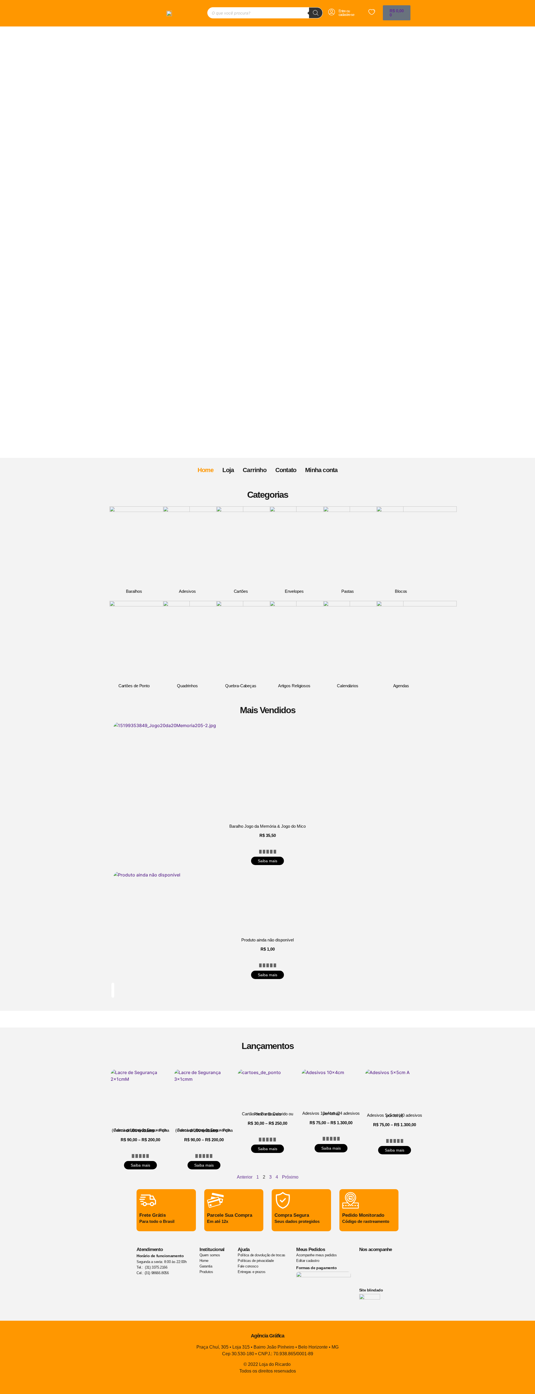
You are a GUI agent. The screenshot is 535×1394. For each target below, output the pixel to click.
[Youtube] (383, 1261)
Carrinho (254, 470)
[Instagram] (366, 1277)
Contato (285, 470)
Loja (228, 470)
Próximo (290, 1177)
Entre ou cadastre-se (346, 13)
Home (206, 470)
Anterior (244, 1177)
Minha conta (321, 470)
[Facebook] (366, 1261)
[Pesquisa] (316, 12)
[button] (267, 448)
